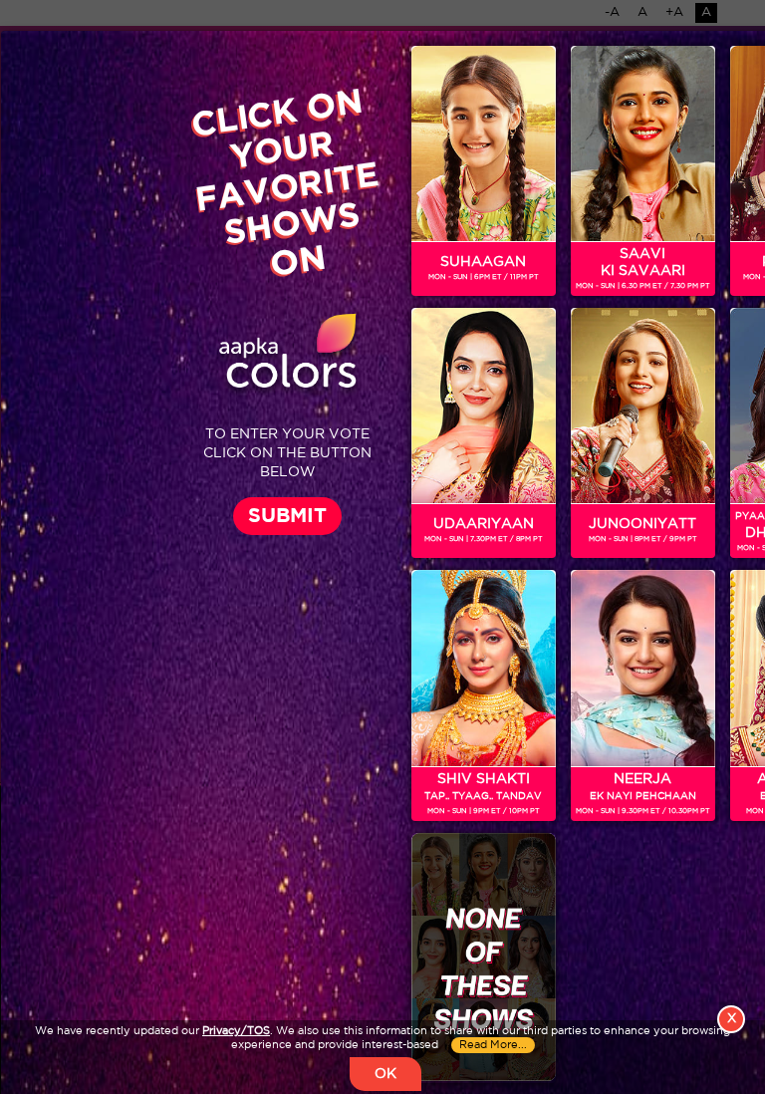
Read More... (493, 1045)
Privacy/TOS (236, 1031)
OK (385, 1074)
